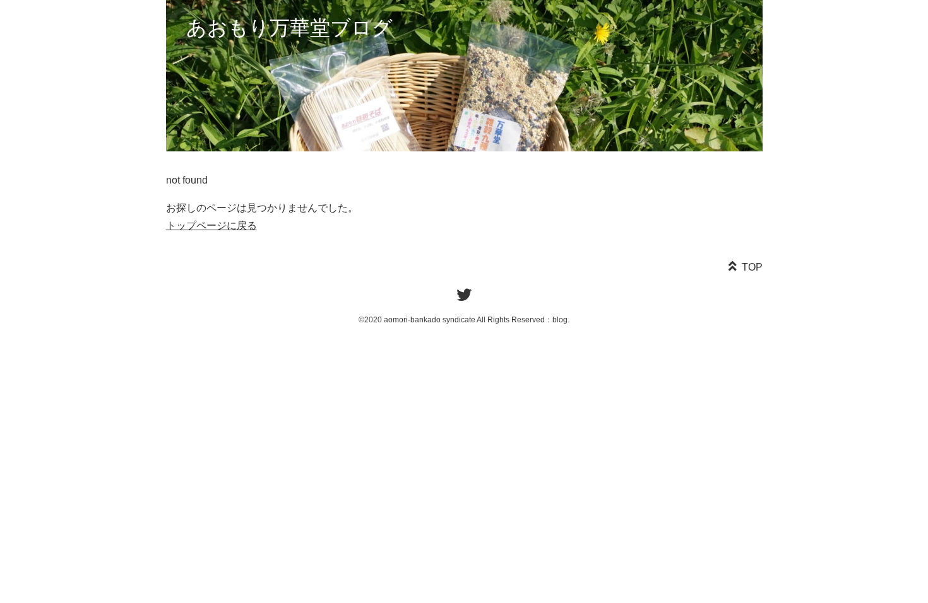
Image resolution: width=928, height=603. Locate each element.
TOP (752, 267)
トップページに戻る (211, 225)
